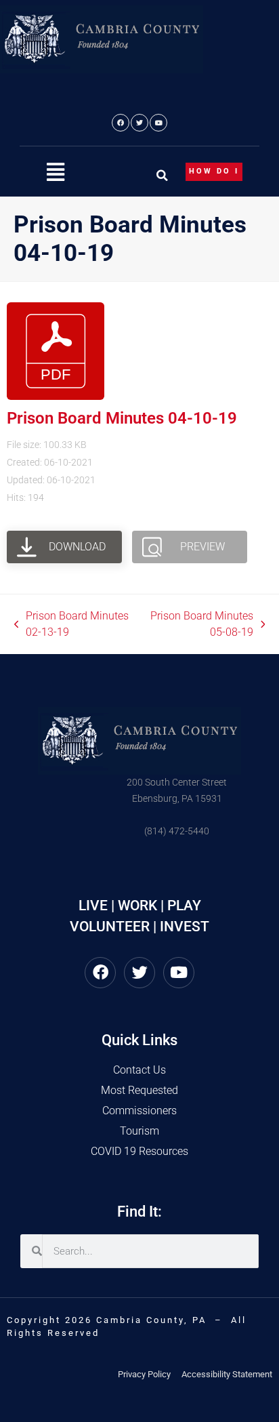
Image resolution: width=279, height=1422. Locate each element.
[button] (56, 172)
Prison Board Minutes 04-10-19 (122, 418)
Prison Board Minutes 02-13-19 (71, 623)
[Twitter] (139, 122)
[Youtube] (158, 122)
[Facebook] (120, 122)
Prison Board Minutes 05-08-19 (199, 623)
